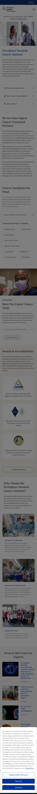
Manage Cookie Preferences (18, 775)
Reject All (18, 781)
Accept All (18, 787)
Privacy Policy (29, 768)
